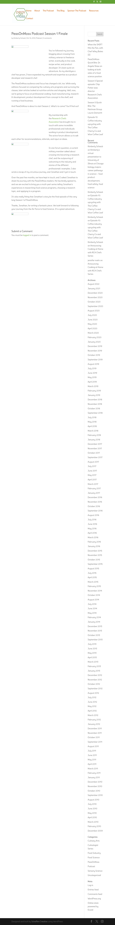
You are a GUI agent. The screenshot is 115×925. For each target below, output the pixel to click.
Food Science (94, 857)
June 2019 (92, 373)
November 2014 (95, 590)
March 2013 (93, 661)
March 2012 (93, 715)
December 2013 (95, 626)
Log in (90, 885)
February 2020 (94, 337)
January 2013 (94, 670)
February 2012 (94, 719)
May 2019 (92, 377)
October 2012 (94, 684)
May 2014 (92, 613)
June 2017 (92, 470)
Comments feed (95, 894)
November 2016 (95, 502)
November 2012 (95, 679)
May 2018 (92, 421)
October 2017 (94, 453)
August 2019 (93, 364)
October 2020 (94, 301)
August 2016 (93, 515)
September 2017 (95, 457)
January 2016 (94, 546)
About (37, 11)
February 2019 (94, 390)
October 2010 (94, 790)
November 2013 (95, 630)
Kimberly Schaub (20, 38)
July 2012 (92, 697)
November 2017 (95, 448)
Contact (29, 19)
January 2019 (94, 395)
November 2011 (95, 733)
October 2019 (94, 355)
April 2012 (92, 710)
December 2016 (95, 497)
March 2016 (93, 537)
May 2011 (92, 759)
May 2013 (92, 653)
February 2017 (94, 488)
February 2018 (94, 435)
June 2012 (92, 702)
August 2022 (93, 284)
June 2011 (92, 755)
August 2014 (93, 599)
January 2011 (94, 777)
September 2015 (95, 564)
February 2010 (94, 826)
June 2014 (92, 608)
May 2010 (92, 813)
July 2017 (92, 466)
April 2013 (92, 657)
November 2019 (95, 350)
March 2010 (93, 822)
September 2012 (95, 688)
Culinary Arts (94, 840)
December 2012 (95, 675)
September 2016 (95, 510)
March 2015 (93, 582)
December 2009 (95, 830)
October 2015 (94, 559)
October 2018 (94, 408)
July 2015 (92, 573)
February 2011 (94, 773)
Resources (93, 11)
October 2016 (94, 506)
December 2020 (95, 293)
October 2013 (94, 635)
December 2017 (95, 444)
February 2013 (94, 666)
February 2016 (94, 541)
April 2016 (92, 533)
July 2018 (92, 417)
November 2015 (95, 555)
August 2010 (93, 799)
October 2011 (94, 737)
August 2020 (94, 310)
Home (28, 11)
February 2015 (94, 586)
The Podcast (48, 11)
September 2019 (95, 359)
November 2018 (95, 404)
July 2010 (92, 804)
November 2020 (95, 297)
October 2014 (94, 595)
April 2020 (92, 328)
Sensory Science (95, 871)
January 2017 (94, 493)
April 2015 (92, 577)
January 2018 (94, 439)
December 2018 (95, 399)
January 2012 (94, 724)
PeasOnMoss (93, 862)
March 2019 (93, 386)
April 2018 (92, 426)
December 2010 (95, 782)
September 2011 (95, 742)
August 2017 (93, 462)
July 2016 (92, 519)
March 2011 (93, 768)
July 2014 (92, 604)
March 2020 (93, 333)
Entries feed (93, 889)
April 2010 (92, 817)
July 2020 (92, 315)
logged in (27, 235)
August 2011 (93, 746)
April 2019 (92, 381)
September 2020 (95, 306)
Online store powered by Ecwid (93, 906)
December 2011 (95, 728)
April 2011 (92, 764)
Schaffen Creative (39, 921)
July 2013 (92, 644)
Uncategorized (94, 875)
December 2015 (95, 550)
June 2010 (92, 808)
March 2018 (93, 430)
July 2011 (92, 750)
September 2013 (95, 639)
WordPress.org (94, 898)
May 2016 (92, 528)
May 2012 (92, 706)
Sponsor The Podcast (76, 11)
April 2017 (92, 479)
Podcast (39, 38)
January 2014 (94, 622)
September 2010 (95, 795)
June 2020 (93, 319)
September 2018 (95, 413)
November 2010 (95, 786)
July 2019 (92, 368)
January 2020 (94, 342)
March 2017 (93, 484)
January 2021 (94, 288)
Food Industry (94, 853)
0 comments (47, 38)
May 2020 (92, 324)
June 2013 (92, 648)
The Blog (60, 11)
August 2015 (93, 568)
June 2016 (92, 524)
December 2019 (95, 346)
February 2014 (94, 617)
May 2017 (92, 475)
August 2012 (93, 693)
